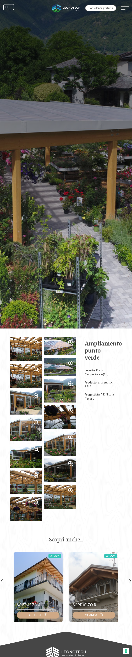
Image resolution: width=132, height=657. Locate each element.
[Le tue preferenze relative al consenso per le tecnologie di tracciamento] (126, 651)
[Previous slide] (2, 581)
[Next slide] (129, 581)
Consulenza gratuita (101, 8)
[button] (8, 7)
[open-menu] (124, 8)
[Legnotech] (66, 8)
